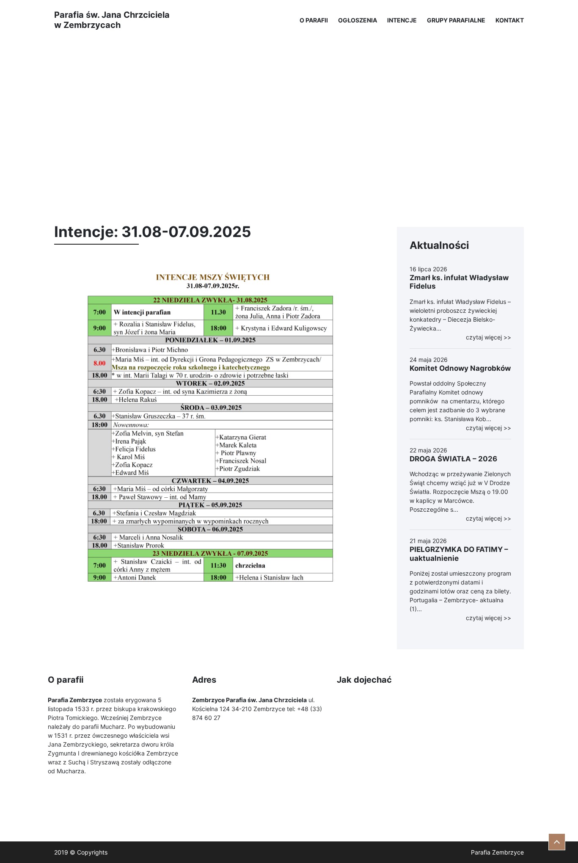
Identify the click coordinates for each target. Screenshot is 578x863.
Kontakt (509, 20)
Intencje (402, 20)
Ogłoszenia (357, 20)
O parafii (314, 20)
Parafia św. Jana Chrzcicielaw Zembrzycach (112, 20)
